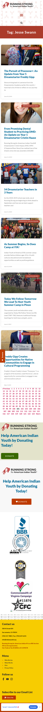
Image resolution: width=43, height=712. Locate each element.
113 (29, 411)
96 (39, 406)
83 (36, 404)
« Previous (6, 389)
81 (30, 404)
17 (17, 391)
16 (13, 391)
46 (33, 396)
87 (10, 406)
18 (20, 391)
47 (36, 396)
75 (10, 404)
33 (30, 394)
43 (23, 396)
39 (10, 396)
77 (17, 404)
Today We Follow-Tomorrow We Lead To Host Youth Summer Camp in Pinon (20, 301)
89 (17, 406)
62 (7, 401)
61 (4, 401)
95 (36, 406)
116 (4, 414)
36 (39, 394)
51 (10, 399)
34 (33, 394)
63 (10, 401)
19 (23, 391)
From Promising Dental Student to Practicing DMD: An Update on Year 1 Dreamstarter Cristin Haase (20, 133)
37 (4, 396)
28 (13, 394)
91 (23, 406)
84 (39, 404)
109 (13, 411)
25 (4, 394)
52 (13, 399)
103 (26, 409)
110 (17, 411)
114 (34, 411)
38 (7, 396)
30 (20, 394)
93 (30, 406)
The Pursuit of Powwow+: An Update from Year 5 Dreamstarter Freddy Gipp (21, 74)
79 (23, 404)
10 (33, 389)
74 (7, 404)
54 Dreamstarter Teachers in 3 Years (20, 191)
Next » (38, 414)
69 (30, 401)
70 (33, 401)
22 (33, 391)
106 (38, 409)
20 (26, 391)
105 (34, 409)
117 (8, 414)
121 (24, 414)
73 (4, 404)
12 (39, 389)
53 (17, 399)
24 (39, 391)
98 (7, 409)
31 (23, 394)
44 (26, 396)
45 (30, 396)
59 (36, 399)
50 (7, 399)
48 (39, 396)
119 (16, 414)
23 (36, 391)
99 (10, 409)
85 (4, 406)
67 (23, 401)
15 (10, 391)
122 (29, 414)
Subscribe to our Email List (17, 692)
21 (30, 391)
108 (9, 411)
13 (4, 391)
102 (22, 409)
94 (33, 406)
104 (30, 409)
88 (13, 406)
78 (20, 404)
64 (13, 401)
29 (17, 394)
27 (10, 394)
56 (26, 399)
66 (20, 401)
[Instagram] (11, 679)
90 (20, 406)
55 (23, 399)
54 (20, 399)
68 (26, 401)
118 (12, 414)
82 (33, 404)
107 (4, 411)
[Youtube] (7, 679)
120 (20, 414)
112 (25, 411)
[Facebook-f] (3, 679)
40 (13, 396)
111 (21, 411)
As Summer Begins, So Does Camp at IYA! (20, 246)
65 (17, 401)
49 (4, 399)
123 (33, 414)
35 (36, 394)
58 (33, 399)
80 (26, 404)
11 (36, 389)
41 (17, 396)
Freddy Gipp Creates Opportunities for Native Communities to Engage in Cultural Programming (19, 361)
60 (39, 399)
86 (7, 406)
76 (13, 404)
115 (38, 411)
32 (26, 394)
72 (39, 401)
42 (20, 396)
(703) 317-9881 (7, 636)
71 (36, 401)
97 (4, 409)
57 (30, 399)
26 (7, 394)
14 (7, 391)
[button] (21, 15)
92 (26, 406)
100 (13, 409)
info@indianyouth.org (9, 640)
